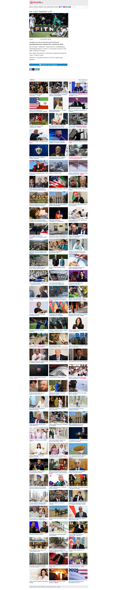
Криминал (41, 6)
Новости (31, 6)
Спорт (45, 6)
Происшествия (50, 6)
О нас (55, 586)
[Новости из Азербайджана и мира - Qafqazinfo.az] (36, 2)
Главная (31, 586)
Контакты (56, 6)
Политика (36, 6)
